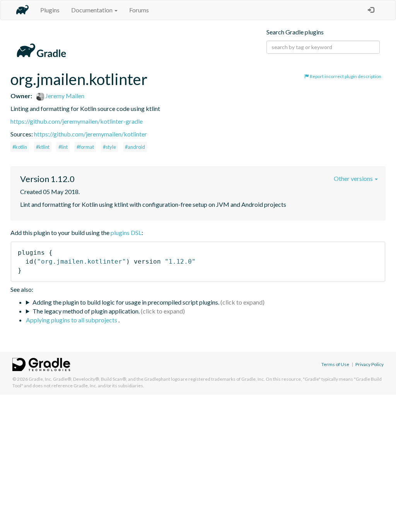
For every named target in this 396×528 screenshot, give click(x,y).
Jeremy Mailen (64, 95)
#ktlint (43, 147)
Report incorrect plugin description (345, 76)
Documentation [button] (92, 10)
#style (109, 147)
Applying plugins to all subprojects (72, 320)
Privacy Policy (369, 364)
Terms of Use (335, 364)
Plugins (50, 10)
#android (135, 147)
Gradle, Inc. (40, 379)
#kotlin (19, 147)
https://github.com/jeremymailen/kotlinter (90, 134)
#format (85, 147)
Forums (139, 10)
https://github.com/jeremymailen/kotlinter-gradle (76, 121)
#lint (63, 147)
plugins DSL (126, 232)
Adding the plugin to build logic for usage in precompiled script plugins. (125, 302)
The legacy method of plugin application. (86, 311)
